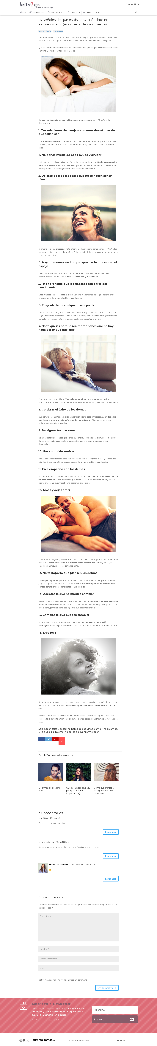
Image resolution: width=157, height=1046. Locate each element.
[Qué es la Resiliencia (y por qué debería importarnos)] (78, 782)
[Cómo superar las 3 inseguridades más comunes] (106, 782)
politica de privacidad (53, 1020)
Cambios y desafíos (93, 12)
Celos (25, 12)
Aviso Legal (78, 1040)
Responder (110, 831)
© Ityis (71, 1040)
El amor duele (75, 12)
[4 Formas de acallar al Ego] (50, 782)
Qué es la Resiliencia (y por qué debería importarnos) (78, 791)
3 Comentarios (58, 31)
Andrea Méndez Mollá (58, 865)
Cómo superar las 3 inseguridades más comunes (104, 791)
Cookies (86, 1040)
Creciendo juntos (39, 12)
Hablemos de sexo (58, 12)
